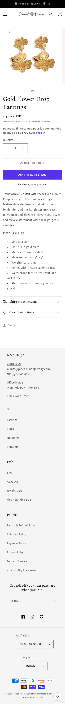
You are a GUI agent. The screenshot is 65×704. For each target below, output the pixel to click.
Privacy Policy (15, 552)
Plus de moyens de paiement (33, 184)
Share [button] (11, 325)
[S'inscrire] (53, 601)
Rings (10, 428)
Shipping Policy (16, 534)
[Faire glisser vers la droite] (41, 91)
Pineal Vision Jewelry (24, 694)
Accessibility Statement (21, 570)
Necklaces (13, 437)
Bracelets (12, 446)
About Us (13, 481)
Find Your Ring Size (19, 499)
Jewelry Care (15, 490)
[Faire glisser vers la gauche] (24, 91)
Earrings (24, 283)
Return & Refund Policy (21, 525)
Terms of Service (17, 561)
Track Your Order (18, 396)
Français (30, 666)
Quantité (8, 140)
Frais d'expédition (11, 122)
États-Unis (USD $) (30, 644)
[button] (5, 14)
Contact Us (14, 364)
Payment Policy (16, 543)
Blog (9, 472)
